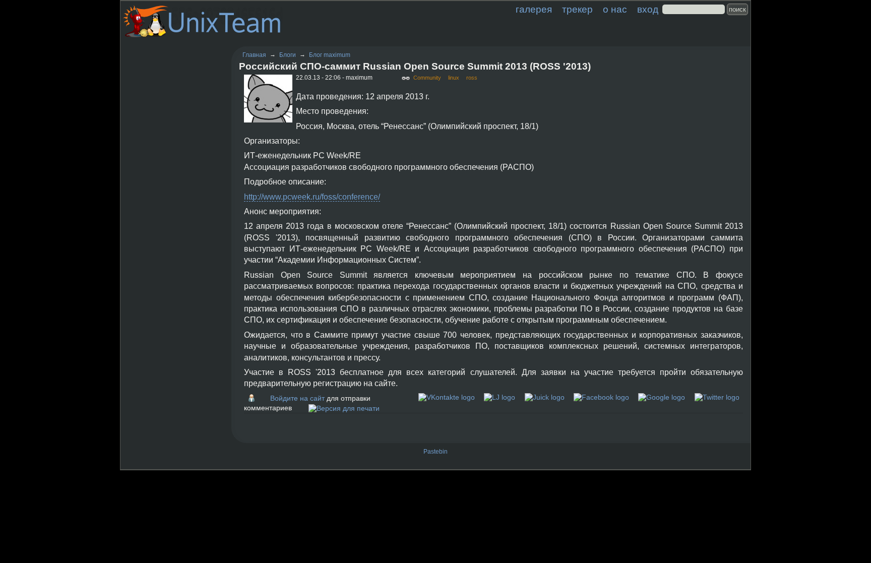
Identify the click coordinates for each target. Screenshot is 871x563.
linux (453, 78)
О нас (615, 9)
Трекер (577, 9)
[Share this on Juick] (545, 397)
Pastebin (435, 451)
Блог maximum (329, 54)
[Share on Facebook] (601, 397)
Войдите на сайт (297, 398)
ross (471, 78)
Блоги (287, 54)
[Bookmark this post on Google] (661, 397)
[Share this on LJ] (499, 397)
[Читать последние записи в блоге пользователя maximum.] (254, 398)
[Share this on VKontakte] (446, 397)
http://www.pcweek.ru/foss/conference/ (312, 197)
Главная (254, 54)
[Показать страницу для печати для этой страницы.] (344, 408)
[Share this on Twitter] (717, 397)
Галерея (534, 9)
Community (427, 78)
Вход (647, 9)
